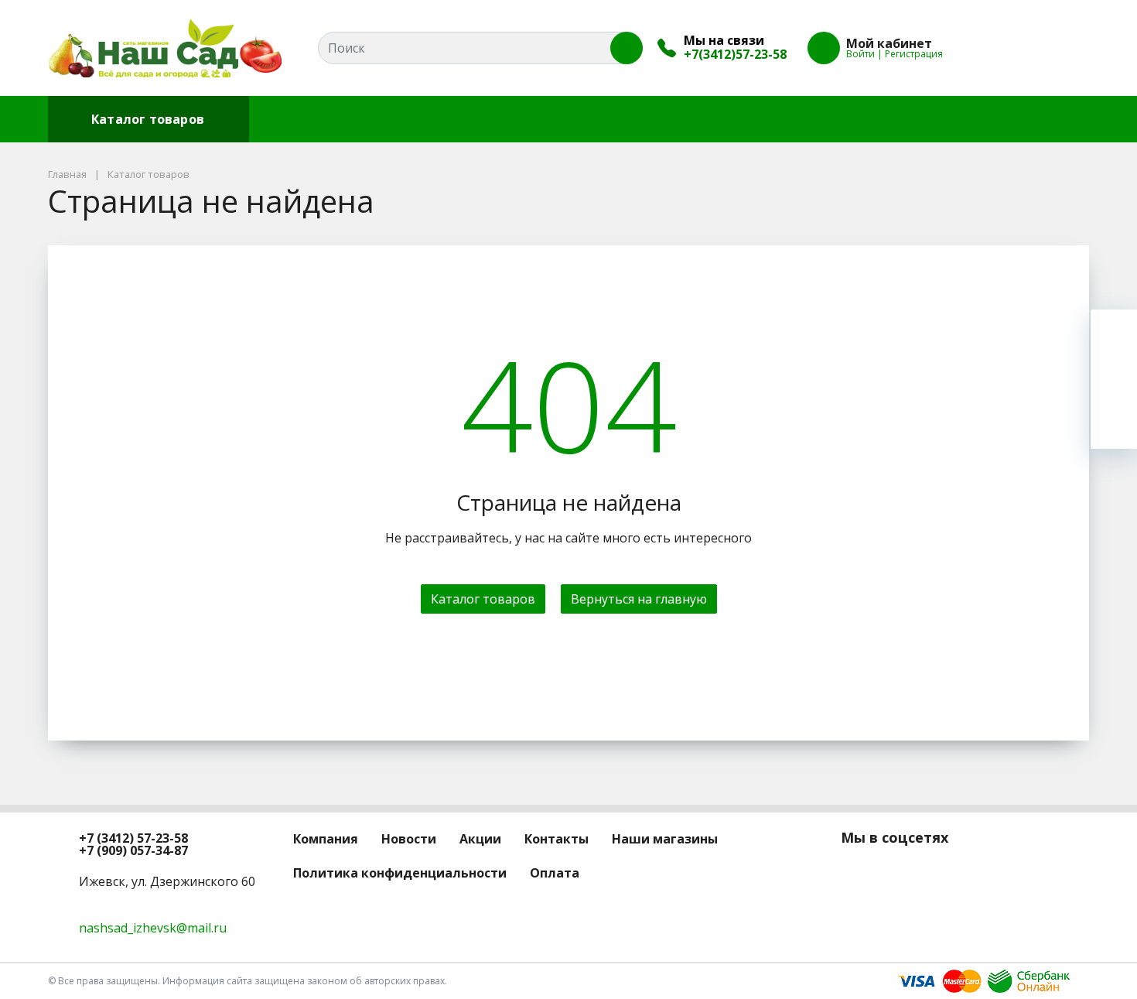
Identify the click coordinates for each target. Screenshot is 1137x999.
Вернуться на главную (639, 598)
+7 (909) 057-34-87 (133, 850)
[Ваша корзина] (1063, 48)
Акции (454, 119)
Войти (860, 53)
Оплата (616, 119)
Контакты (533, 119)
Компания (294, 119)
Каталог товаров (147, 119)
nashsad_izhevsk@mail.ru (153, 928)
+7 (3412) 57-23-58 (133, 838)
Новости (380, 119)
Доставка (698, 119)
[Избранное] (992, 48)
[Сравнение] (1028, 48)
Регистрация (914, 53)
